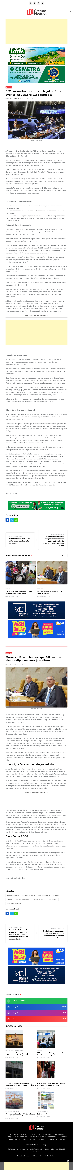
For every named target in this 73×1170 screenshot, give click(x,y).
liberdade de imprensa (39, 899)
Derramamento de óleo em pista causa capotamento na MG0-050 (19, 541)
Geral (22, 1050)
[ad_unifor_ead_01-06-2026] (36, 628)
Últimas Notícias (13, 99)
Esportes (26, 1139)
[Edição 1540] (46, 1100)
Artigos (9, 1137)
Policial (21, 1134)
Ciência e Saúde (21, 1137)
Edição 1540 (42, 1114)
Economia (9, 1081)
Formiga (13, 1134)
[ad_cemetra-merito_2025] (36, 74)
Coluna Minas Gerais (12, 1050)
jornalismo (10, 899)
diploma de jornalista (44, 895)
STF (61, 899)
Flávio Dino (56, 895)
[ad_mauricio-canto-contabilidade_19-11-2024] (36, 610)
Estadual (39, 1134)
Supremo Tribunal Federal (14, 903)
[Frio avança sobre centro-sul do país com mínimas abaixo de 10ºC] (46, 1069)
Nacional (40, 1050)
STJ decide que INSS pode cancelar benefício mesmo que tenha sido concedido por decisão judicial (50, 1055)
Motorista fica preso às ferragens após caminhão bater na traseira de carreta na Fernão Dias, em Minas (53, 541)
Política (8, 588)
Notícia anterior (16, 536)
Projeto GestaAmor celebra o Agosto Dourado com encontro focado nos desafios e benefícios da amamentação (20, 934)
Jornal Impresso (42, 1111)
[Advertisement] (36, 31)
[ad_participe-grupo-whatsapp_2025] (36, 505)
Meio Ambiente (52, 1139)
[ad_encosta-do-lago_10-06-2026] (36, 56)
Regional (30, 1134)
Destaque (16, 1081)
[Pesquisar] (71, 11)
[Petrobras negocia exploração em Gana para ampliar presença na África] (14, 1069)
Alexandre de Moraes (13, 895)
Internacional (59, 1134)
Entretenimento (13, 1139)
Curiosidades (52, 1137)
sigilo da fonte (53, 899)
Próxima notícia (56, 534)
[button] (62, 555)
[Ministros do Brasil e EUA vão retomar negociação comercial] (14, 1100)
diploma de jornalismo (28, 895)
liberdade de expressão (22, 899)
